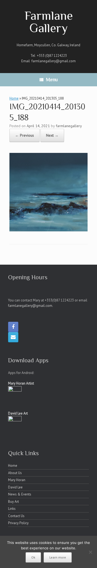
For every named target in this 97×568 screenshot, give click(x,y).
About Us (15, 473)
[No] (90, 552)
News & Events (19, 494)
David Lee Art (18, 413)
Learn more (57, 557)
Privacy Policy (18, 523)
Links (12, 508)
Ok (33, 557)
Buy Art (13, 501)
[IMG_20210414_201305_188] (48, 229)
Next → (52, 135)
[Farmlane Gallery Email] (13, 337)
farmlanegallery (69, 125)
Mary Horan (16, 480)
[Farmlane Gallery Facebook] (13, 327)
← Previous (24, 135)
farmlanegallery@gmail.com (54, 61)
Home (14, 98)
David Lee (15, 487)
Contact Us (16, 516)
